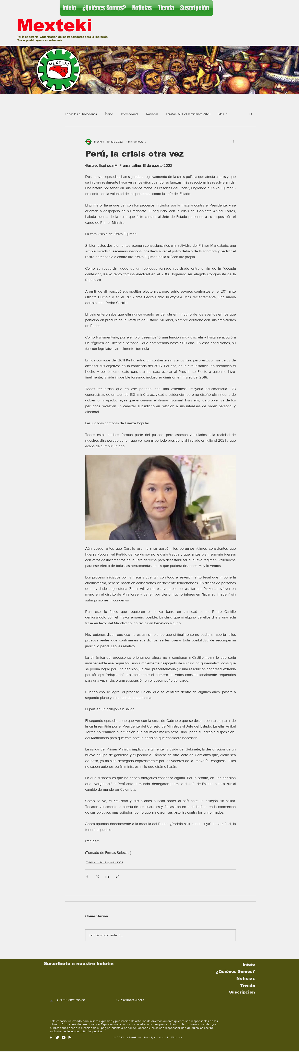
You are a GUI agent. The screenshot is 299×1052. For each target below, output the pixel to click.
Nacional (152, 114)
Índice (109, 114)
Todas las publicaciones (81, 114)
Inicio (248, 964)
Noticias (245, 978)
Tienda (247, 985)
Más (221, 114)
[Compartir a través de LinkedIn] (107, 876)
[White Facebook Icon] (51, 1037)
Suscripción (242, 992)
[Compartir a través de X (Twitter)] (97, 876)
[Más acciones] (233, 141)
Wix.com (176, 1037)
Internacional (129, 114)
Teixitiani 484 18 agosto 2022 (104, 862)
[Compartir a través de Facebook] (87, 876)
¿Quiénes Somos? (235, 971)
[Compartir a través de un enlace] (117, 876)
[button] (251, 114)
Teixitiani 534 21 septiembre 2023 (188, 114)
